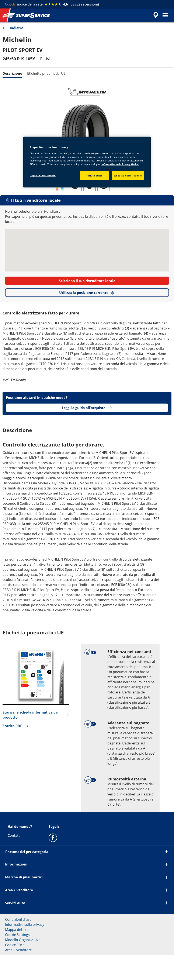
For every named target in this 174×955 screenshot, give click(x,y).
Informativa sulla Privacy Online (120, 164)
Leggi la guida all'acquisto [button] (83, 407)
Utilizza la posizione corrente (83, 292)
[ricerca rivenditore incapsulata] (155, 15)
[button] (165, 15)
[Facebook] (53, 837)
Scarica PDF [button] (12, 725)
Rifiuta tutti (94, 175)
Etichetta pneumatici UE (46, 73)
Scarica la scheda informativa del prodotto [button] (31, 715)
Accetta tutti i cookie (128, 175)
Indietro (16, 28)
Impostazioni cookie (43, 175)
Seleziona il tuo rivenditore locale (87, 280)
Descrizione (12, 73)
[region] (87, 162)
